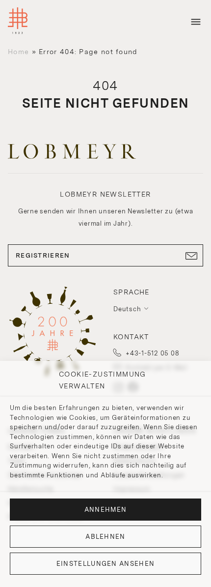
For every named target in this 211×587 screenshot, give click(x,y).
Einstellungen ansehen (105, 563)
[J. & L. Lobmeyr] (17, 21)
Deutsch (127, 309)
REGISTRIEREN (43, 255)
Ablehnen (105, 536)
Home (18, 52)
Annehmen (105, 509)
